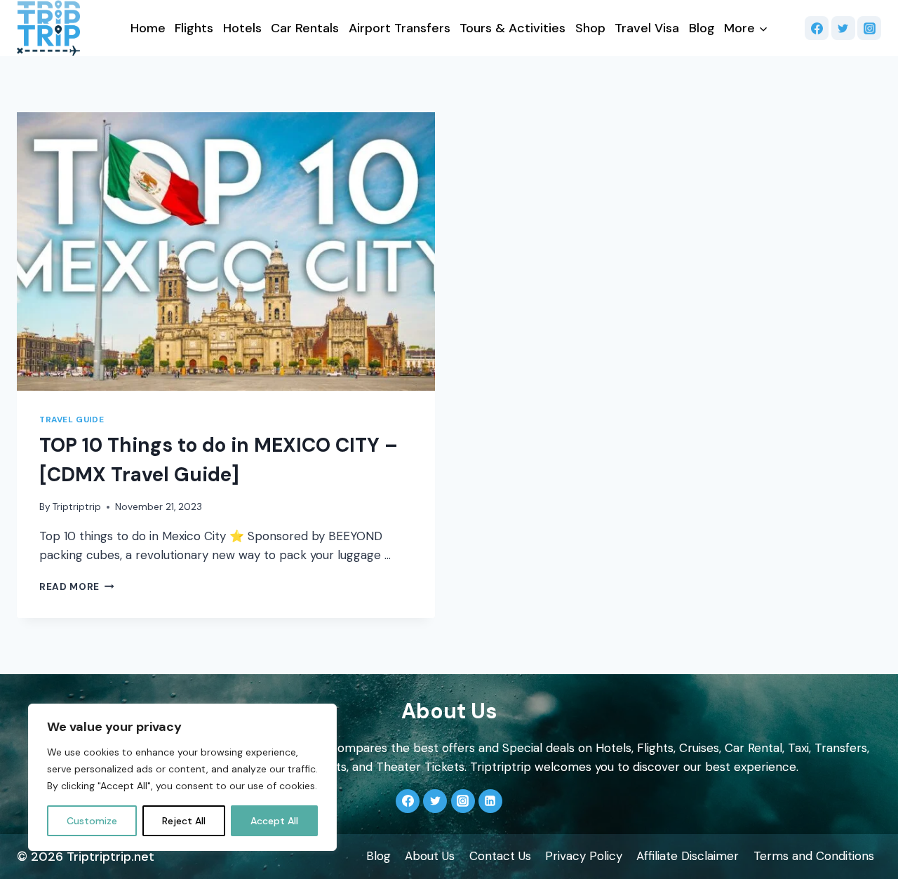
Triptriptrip (77, 507)
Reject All (184, 820)
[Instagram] (869, 28)
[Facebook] (817, 28)
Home (148, 28)
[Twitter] (843, 28)
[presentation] (226, 251)
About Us (430, 856)
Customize (92, 820)
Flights (194, 28)
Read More (76, 587)
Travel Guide (71, 419)
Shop (590, 28)
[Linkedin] (490, 801)
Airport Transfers (399, 28)
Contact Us (500, 856)
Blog (702, 28)
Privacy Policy (583, 856)
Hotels (242, 28)
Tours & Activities (512, 28)
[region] (182, 777)
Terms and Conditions (813, 856)
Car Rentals (305, 28)
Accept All (274, 820)
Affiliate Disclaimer (687, 856)
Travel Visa (647, 28)
